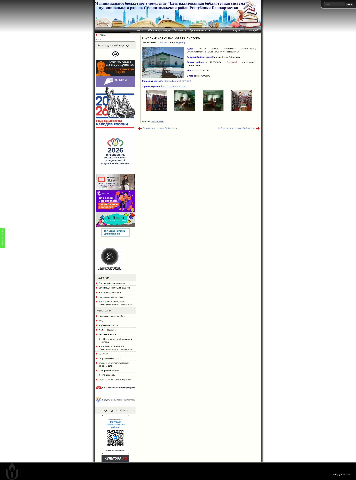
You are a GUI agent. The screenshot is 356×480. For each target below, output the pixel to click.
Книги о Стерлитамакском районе (115, 379)
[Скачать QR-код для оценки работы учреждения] (115, 272)
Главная (103, 35)
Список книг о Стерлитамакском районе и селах (114, 364)
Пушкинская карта (199, 30)
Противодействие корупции (112, 283)
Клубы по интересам (108, 325)
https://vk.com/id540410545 (177, 80)
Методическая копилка (110, 292)
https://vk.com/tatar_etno (173, 86)
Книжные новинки (107, 334)
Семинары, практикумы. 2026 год (114, 287)
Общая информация (159, 30)
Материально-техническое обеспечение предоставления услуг (116, 303)
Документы (180, 30)
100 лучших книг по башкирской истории (117, 340)
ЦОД (219, 30)
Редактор (181, 42)
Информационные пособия (112, 316)
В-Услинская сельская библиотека (160, 128)
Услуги (236, 30)
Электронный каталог (109, 370)
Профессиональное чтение (112, 297)
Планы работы (108, 375)
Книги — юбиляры (107, 329)
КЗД (100, 320)
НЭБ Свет (103, 353)
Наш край (253, 30)
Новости (138, 30)
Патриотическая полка (110, 358)
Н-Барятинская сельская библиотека (236, 128)
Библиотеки (157, 121)
